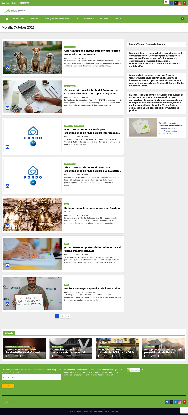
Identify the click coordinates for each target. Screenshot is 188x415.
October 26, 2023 (73, 58)
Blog (66, 204)
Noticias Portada (23, 346)
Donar (117, 19)
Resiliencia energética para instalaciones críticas (92, 288)
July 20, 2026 (13, 356)
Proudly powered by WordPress (80, 411)
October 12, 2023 (73, 255)
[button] (178, 19)
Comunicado (69, 125)
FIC (78, 19)
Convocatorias (70, 47)
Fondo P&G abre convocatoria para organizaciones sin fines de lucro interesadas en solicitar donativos (92, 133)
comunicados (79, 125)
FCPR (86, 58)
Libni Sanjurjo (90, 292)
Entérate (89, 19)
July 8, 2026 (59, 356)
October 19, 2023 (73, 137)
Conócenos (19, 19)
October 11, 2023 (73, 292)
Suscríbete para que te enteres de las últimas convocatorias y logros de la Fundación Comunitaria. (31, 371)
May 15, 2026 (105, 356)
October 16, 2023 (73, 175)
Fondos (35, 19)
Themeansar (114, 411)
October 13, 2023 (73, 215)
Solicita (104, 19)
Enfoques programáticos (58, 19)
